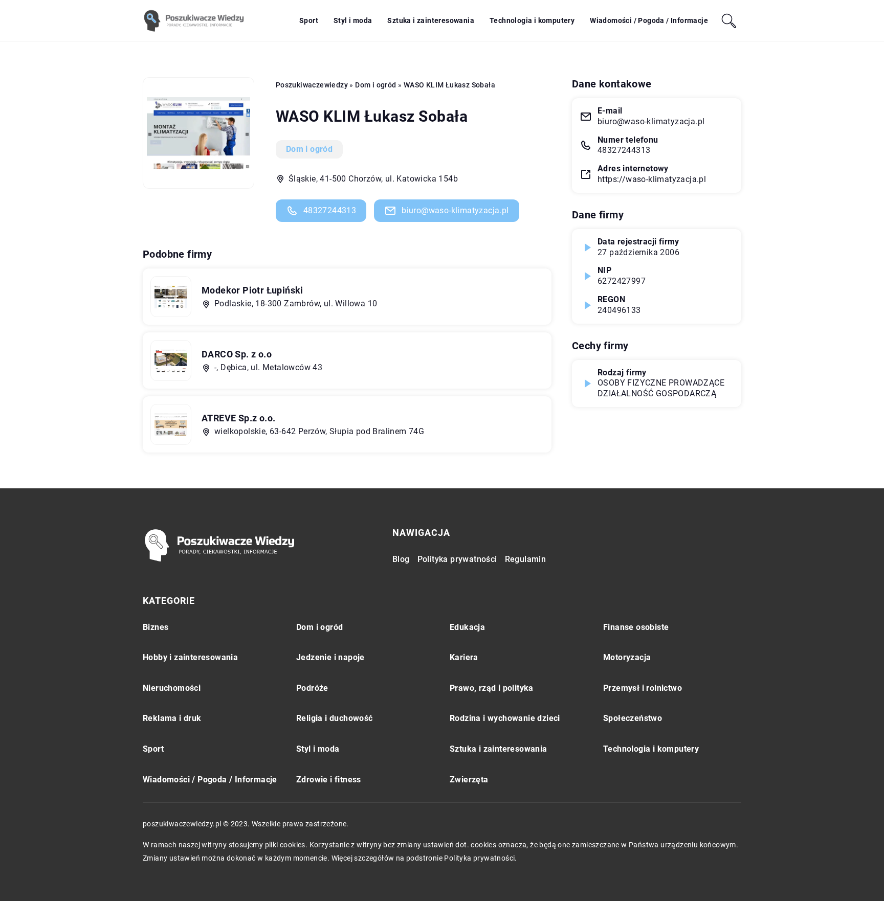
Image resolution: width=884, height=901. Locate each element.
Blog (401, 559)
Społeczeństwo (632, 718)
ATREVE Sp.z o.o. (238, 418)
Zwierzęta (469, 779)
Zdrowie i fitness (328, 779)
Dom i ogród (309, 149)
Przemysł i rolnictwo (642, 688)
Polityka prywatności (457, 559)
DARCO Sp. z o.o (237, 354)
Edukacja (467, 627)
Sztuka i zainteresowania (430, 20)
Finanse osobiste (636, 627)
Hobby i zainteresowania (190, 657)
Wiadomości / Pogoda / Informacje (649, 20)
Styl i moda (353, 20)
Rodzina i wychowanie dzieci (505, 718)
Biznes (155, 627)
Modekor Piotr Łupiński (252, 290)
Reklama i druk (172, 718)
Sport (308, 20)
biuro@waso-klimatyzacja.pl (455, 210)
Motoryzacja (627, 657)
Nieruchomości (172, 688)
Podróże (312, 688)
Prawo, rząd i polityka (492, 688)
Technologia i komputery (532, 20)
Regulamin (525, 559)
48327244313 (329, 210)
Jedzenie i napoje (330, 657)
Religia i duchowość (334, 718)
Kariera (464, 657)
